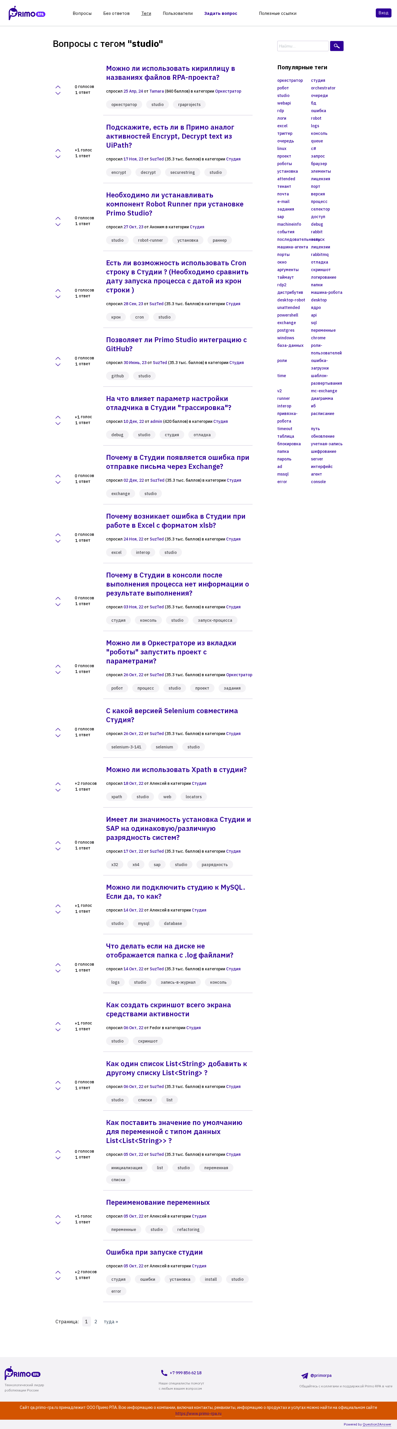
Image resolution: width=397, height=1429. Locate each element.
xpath (116, 796)
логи (281, 118)
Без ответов (116, 13)
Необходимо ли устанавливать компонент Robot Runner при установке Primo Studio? (175, 204)
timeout (284, 428)
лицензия (320, 178)
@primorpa (321, 1375)
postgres (285, 330)
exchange (120, 493)
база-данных (290, 345)
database (173, 923)
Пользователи (178, 13)
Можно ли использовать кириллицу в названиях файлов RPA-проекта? (170, 72)
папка (283, 451)
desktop (319, 300)
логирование (323, 277)
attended (286, 178)
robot (316, 118)
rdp (280, 110)
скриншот (148, 1041)
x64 (136, 864)
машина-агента (292, 247)
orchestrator (323, 88)
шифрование (323, 451)
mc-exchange (324, 390)
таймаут (285, 277)
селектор (320, 209)
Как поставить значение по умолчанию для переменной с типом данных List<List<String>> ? (174, 1131)
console (318, 481)
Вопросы (82, 13)
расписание (322, 413)
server (317, 459)
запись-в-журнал (178, 982)
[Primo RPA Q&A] (27, 13)
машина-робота (326, 292)
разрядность (215, 864)
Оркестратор (228, 91)
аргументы (288, 269)
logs (115, 982)
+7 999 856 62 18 (185, 1372)
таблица (285, 436)
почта (283, 194)
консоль (148, 620)
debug (117, 434)
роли (282, 360)
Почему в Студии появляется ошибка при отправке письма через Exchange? (177, 462)
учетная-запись (327, 443)
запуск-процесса (215, 620)
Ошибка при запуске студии (154, 1252)
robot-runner (150, 240)
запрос (318, 156)
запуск (318, 239)
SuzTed (157, 159)
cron (139, 317)
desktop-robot (291, 300)
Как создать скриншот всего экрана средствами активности (168, 1009)
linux (281, 148)
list (170, 1100)
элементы (321, 171)
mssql (283, 474)
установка (188, 240)
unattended (288, 307)
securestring (182, 172)
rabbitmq (320, 254)
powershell (287, 315)
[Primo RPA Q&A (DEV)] (34, 1373)
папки (317, 284)
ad (279, 466)
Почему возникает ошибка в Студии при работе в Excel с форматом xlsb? (176, 520)
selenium (164, 747)
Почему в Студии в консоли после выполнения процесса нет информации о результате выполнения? (177, 584)
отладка (202, 434)
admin (156, 421)
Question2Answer (377, 1424)
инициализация (126, 1167)
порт (315, 186)
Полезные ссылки (277, 13)
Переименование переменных (158, 1202)
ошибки (147, 1279)
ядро (316, 307)
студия (172, 434)
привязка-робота (287, 417)
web (167, 796)
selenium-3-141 (126, 747)
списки (145, 1100)
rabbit (317, 231)
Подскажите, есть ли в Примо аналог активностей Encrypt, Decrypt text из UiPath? (170, 136)
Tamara (156, 91)
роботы (284, 163)
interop (143, 552)
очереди (319, 95)
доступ (318, 216)
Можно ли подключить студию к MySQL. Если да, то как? (175, 891)
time (281, 375)
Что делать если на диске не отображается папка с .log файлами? (169, 950)
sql (314, 322)
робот (117, 688)
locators (194, 796)
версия (318, 194)
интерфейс (322, 466)
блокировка (289, 443)
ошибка (318, 110)
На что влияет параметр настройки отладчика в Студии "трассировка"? (168, 403)
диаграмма (322, 398)
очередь (285, 141)
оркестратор (124, 104)
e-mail (283, 201)
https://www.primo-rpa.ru (198, 1413)
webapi (284, 103)
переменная (216, 1167)
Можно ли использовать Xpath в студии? (176, 769)
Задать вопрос (220, 13)
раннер (220, 240)
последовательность (294, 239)
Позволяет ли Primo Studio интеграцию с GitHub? (176, 344)
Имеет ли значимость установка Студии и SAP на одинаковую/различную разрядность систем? (178, 828)
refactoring (188, 1229)
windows (285, 337)
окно (282, 262)
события (285, 231)
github (117, 376)
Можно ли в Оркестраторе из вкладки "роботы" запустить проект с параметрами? (171, 651)
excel (116, 552)
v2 (279, 390)
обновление (323, 436)
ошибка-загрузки (320, 364)
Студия (233, 159)
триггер (284, 133)
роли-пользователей (326, 349)
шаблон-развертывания (326, 379)
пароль (284, 459)
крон (116, 317)
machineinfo (289, 224)
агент (316, 474)
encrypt (118, 172)
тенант (284, 186)
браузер (319, 163)
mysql (143, 923)
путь (315, 428)
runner (283, 398)
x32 (114, 864)
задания (232, 688)
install (211, 1279)
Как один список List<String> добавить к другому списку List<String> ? (176, 1068)
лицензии (320, 247)
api (314, 315)
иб (313, 406)
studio (157, 104)
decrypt (148, 172)
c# (313, 148)
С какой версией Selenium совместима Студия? (172, 715)
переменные (123, 1229)
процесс (145, 688)
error (116, 1291)
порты (283, 254)
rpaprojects (189, 104)
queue (317, 141)
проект (202, 688)
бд (313, 103)
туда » (111, 1321)
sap (157, 864)
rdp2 (281, 284)
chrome (318, 337)
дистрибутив (290, 292)
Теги (146, 13)
